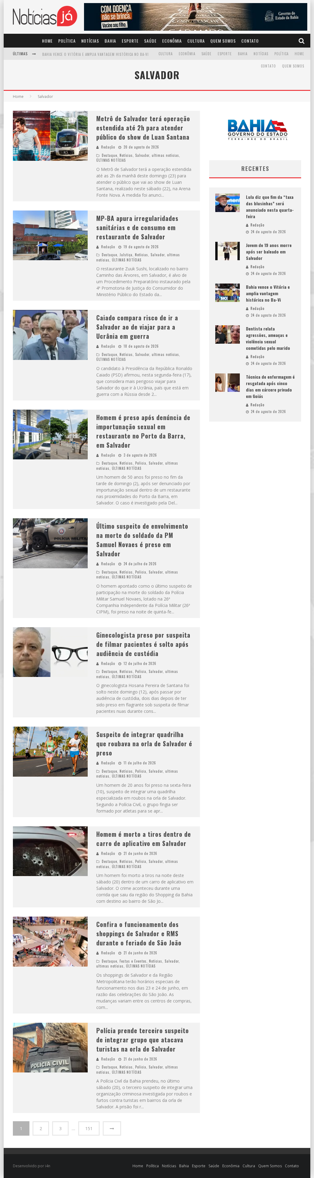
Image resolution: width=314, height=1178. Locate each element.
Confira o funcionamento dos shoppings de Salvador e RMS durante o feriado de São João (139, 933)
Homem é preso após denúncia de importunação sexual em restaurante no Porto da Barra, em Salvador (143, 431)
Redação (108, 147)
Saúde (150, 40)
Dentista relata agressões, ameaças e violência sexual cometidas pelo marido (268, 338)
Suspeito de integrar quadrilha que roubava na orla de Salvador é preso (144, 743)
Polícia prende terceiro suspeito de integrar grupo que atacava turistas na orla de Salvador (142, 1039)
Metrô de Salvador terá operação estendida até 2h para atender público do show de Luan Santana (143, 127)
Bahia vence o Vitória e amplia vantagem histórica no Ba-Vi (95, 54)
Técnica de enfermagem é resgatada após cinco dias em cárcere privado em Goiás (270, 386)
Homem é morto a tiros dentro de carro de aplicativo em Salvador (143, 838)
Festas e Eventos (133, 961)
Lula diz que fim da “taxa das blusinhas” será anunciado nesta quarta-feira (270, 206)
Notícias (90, 40)
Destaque (109, 155)
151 (89, 1128)
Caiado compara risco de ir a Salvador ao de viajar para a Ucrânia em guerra (137, 327)
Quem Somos (223, 40)
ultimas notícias (165, 155)
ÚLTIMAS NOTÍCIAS (111, 160)
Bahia (110, 40)
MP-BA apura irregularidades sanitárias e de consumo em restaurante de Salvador (137, 227)
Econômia (172, 40)
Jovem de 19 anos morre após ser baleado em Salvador (269, 251)
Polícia (140, 463)
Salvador (142, 155)
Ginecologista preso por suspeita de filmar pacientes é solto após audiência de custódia (143, 644)
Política (67, 40)
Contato (250, 40)
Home (47, 40)
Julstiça (126, 254)
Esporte (130, 40)
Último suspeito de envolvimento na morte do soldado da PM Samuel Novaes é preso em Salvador (142, 539)
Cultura (196, 40)
